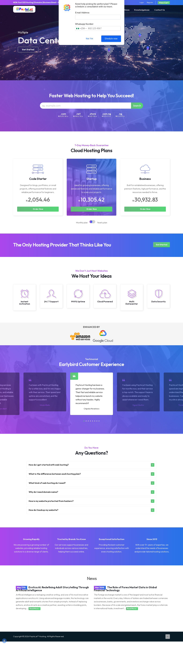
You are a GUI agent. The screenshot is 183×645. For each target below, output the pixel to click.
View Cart (163, 2)
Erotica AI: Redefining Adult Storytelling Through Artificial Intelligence (52, 589)
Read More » (34, 609)
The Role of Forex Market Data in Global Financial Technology (125, 589)
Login (142, 2)
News (126, 10)
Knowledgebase (142, 10)
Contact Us (159, 10)
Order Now (38, 209)
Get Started (28, 49)
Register (150, 2)
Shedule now (111, 38)
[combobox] (81, 28)
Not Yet (89, 38)
